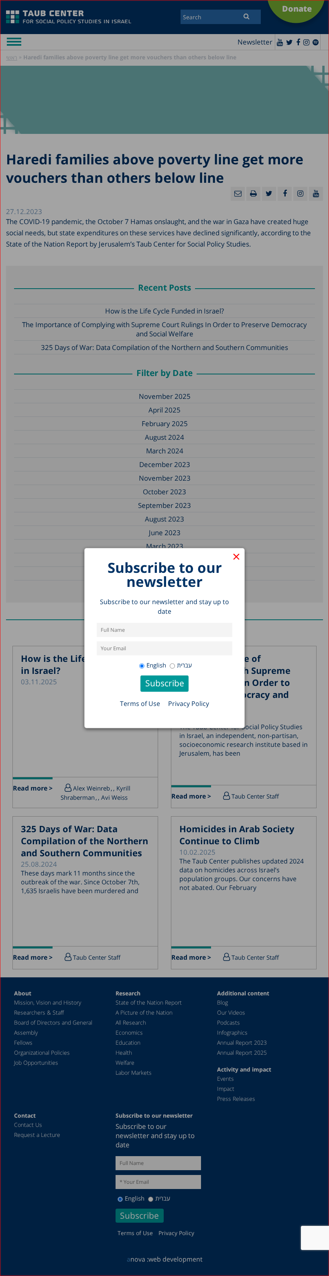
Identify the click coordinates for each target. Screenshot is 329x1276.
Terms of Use (140, 703)
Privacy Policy (188, 703)
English (156, 665)
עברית (184, 665)
